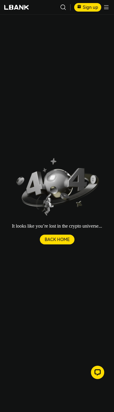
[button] (57, 187)
